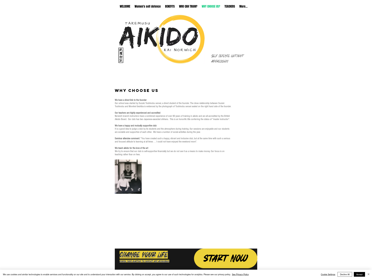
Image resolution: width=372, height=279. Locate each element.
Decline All (345, 274)
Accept (359, 274)
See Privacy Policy (240, 274)
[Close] (368, 274)
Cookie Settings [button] (328, 274)
